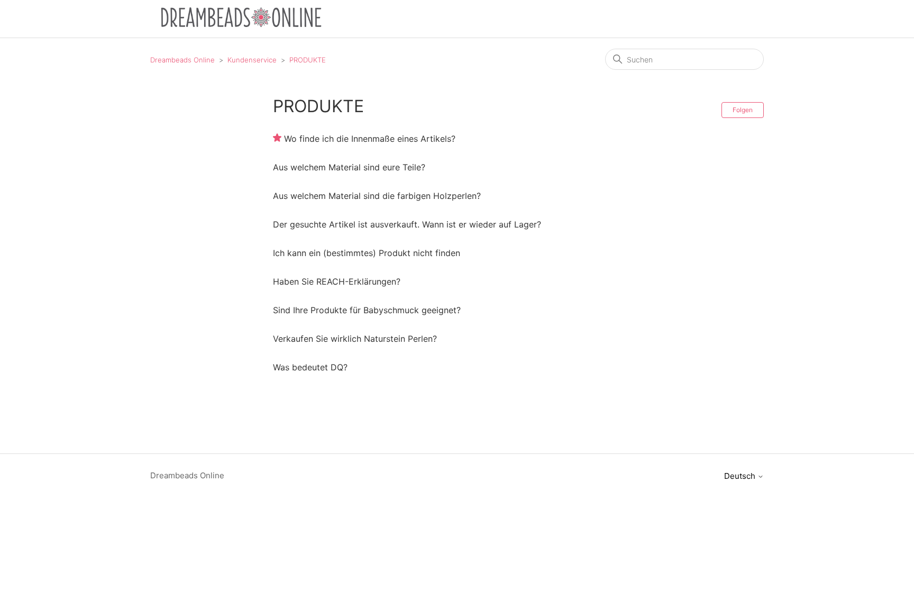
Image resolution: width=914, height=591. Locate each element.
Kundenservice (252, 60)
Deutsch (740, 475)
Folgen (743, 110)
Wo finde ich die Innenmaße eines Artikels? (369, 138)
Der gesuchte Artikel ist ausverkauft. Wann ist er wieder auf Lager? (407, 224)
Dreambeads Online (182, 60)
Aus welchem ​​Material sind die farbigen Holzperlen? (377, 195)
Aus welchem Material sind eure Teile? (349, 167)
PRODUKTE (307, 60)
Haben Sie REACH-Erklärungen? (336, 281)
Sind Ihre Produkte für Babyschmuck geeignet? (367, 310)
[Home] (241, 24)
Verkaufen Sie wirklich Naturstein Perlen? (355, 338)
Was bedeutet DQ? (310, 367)
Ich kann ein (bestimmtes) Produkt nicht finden (366, 253)
